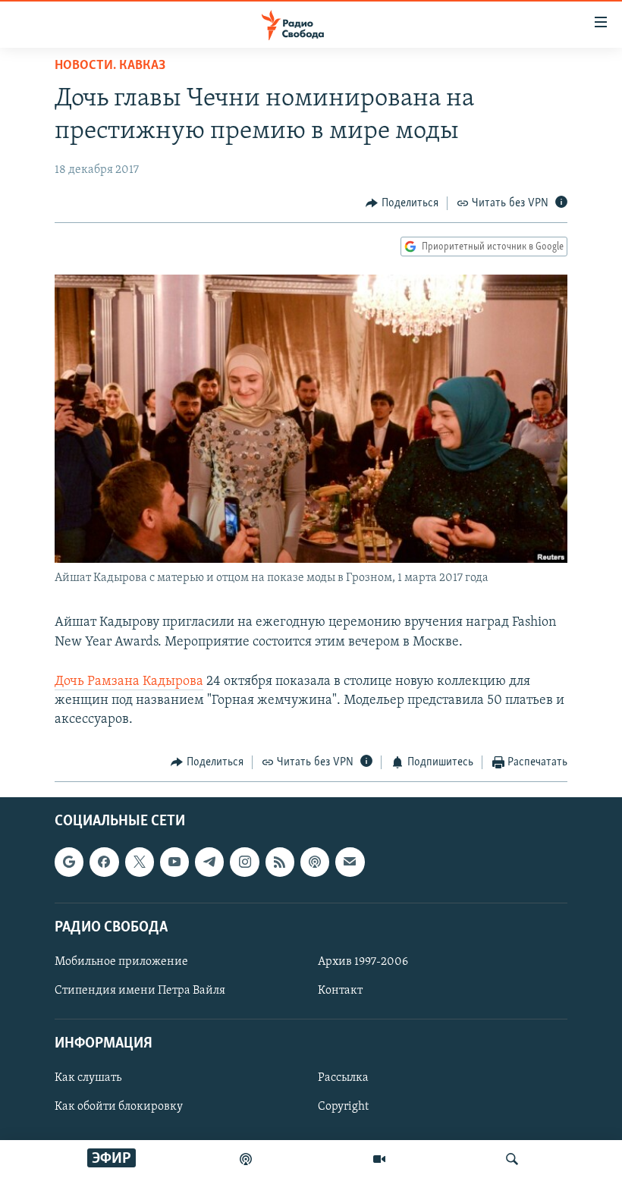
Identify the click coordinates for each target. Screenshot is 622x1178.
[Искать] (512, 1159)
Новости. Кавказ (110, 66)
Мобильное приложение (121, 962)
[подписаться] (349, 861)
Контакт (340, 991)
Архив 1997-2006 (363, 962)
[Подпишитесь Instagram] (244, 861)
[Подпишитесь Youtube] (174, 861)
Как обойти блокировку (119, 1107)
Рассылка (343, 1078)
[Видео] (379, 1159)
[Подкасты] (314, 861)
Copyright (343, 1107)
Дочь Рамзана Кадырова (129, 682)
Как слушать (88, 1078)
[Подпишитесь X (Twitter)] (139, 861)
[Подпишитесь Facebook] (104, 861)
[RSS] (279, 861)
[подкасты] (246, 1159)
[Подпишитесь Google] (69, 861)
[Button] (402, 203)
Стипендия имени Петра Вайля (140, 991)
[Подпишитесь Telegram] (209, 861)
